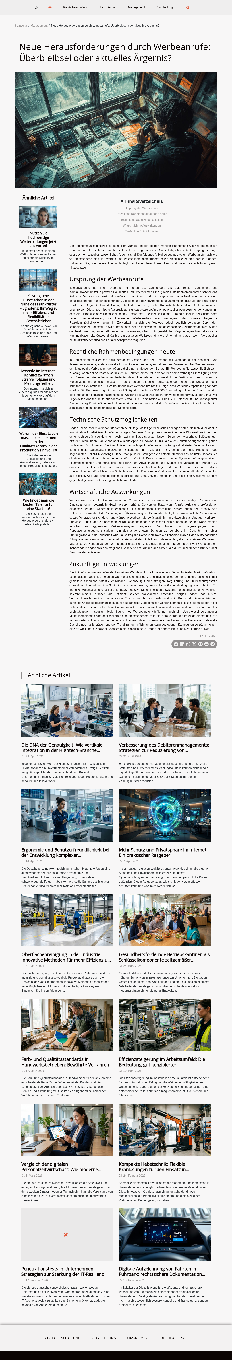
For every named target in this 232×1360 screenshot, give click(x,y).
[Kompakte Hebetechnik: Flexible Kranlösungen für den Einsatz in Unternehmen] (165, 1129)
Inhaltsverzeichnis (144, 201)
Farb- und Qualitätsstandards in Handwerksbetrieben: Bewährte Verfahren (65, 1062)
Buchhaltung (164, 7)
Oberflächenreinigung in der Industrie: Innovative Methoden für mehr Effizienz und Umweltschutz (67, 959)
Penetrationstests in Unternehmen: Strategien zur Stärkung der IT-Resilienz (62, 1271)
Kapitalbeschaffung (75, 7)
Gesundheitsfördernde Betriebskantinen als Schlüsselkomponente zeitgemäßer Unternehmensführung (164, 959)
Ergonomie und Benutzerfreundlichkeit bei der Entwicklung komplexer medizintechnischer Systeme (65, 855)
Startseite (21, 25)
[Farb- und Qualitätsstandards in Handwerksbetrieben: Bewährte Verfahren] (67, 1024)
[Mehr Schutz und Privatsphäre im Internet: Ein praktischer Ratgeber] (165, 815)
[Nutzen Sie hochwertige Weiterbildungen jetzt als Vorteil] (38, 217)
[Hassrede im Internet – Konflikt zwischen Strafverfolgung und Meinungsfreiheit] (38, 355)
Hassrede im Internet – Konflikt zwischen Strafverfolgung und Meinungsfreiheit (39, 377)
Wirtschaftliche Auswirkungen (142, 225)
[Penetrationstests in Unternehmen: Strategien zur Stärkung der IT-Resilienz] (67, 1234)
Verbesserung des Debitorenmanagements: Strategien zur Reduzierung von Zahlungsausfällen (164, 750)
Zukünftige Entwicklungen (142, 231)
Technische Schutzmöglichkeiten (142, 219)
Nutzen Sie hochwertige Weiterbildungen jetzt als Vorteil (38, 239)
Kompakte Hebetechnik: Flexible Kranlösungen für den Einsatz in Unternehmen (152, 1169)
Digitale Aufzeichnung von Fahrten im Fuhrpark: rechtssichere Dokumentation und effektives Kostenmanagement (160, 1274)
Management (136, 7)
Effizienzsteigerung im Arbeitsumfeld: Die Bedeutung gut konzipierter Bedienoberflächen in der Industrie (162, 1064)
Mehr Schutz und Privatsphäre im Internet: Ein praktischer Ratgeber (163, 852)
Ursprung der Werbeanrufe (142, 208)
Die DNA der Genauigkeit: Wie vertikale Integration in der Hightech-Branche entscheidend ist (61, 750)
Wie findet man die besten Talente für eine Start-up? (38, 504)
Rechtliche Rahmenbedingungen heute (142, 213)
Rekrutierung (108, 7)
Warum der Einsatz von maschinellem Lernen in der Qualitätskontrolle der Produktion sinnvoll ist (38, 442)
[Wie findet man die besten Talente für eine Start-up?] (38, 484)
